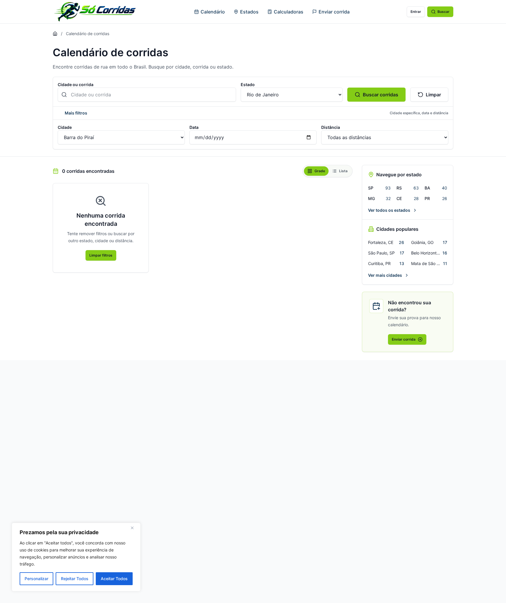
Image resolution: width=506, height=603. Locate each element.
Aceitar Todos (114, 578)
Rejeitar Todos (74, 578)
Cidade (65, 127)
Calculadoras (288, 12)
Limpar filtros (100, 255)
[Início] (55, 33)
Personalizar (36, 578)
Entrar (416, 11)
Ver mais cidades (385, 275)
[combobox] (147, 95)
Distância (330, 127)
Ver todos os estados (389, 210)
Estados (249, 12)
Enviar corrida (334, 12)
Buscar (443, 11)
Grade (319, 171)
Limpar (433, 95)
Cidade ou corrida (75, 84)
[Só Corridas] (95, 11)
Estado (248, 84)
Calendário (213, 12)
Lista (343, 171)
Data (194, 127)
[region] (76, 557)
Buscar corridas (380, 95)
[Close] (134, 527)
